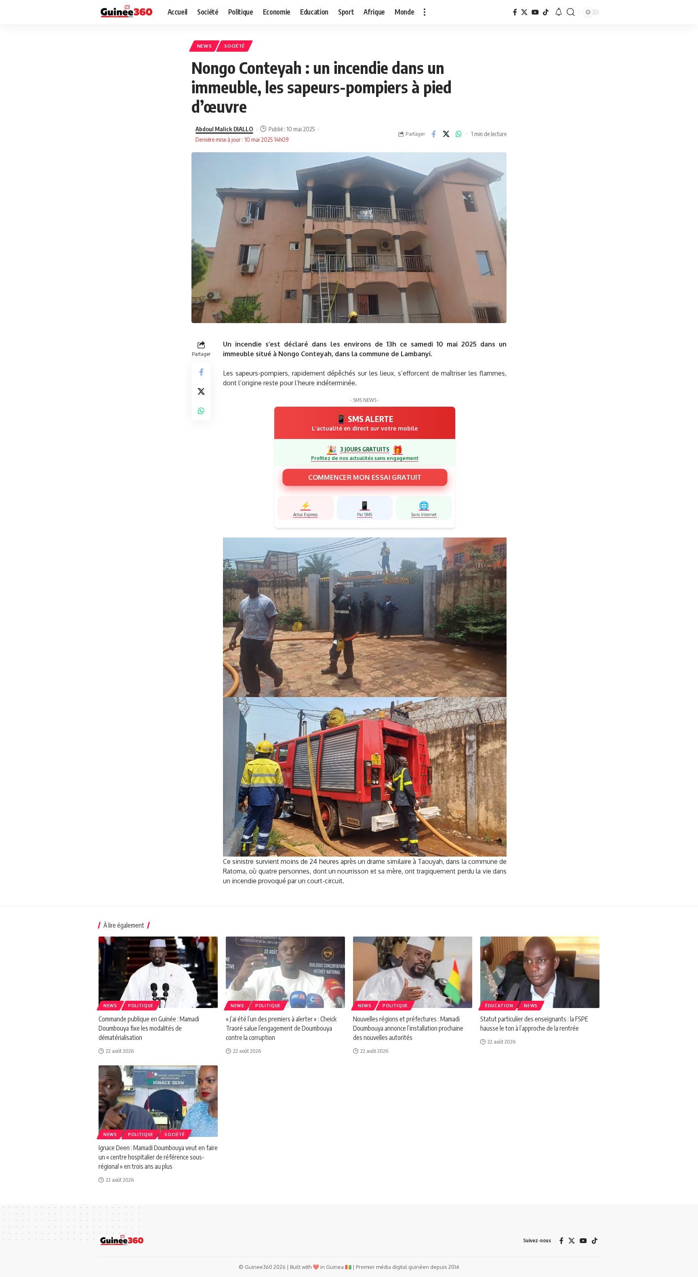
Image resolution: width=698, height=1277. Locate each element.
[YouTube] (535, 12)
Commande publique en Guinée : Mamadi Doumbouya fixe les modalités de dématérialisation (149, 1028)
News (204, 46)
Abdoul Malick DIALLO (224, 128)
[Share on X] (446, 134)
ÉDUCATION (499, 1005)
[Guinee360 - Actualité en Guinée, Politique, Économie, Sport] (127, 12)
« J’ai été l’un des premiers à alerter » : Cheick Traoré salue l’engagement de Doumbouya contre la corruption (281, 1028)
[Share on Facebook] (433, 134)
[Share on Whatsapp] (458, 134)
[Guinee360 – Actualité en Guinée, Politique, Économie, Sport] (122, 1241)
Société (234, 46)
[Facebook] (515, 12)
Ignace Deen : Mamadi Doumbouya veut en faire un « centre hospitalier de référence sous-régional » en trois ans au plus (158, 1157)
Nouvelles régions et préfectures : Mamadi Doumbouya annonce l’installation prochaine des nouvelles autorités (408, 1028)
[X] (524, 12)
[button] (424, 12)
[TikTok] (546, 12)
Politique (140, 1005)
